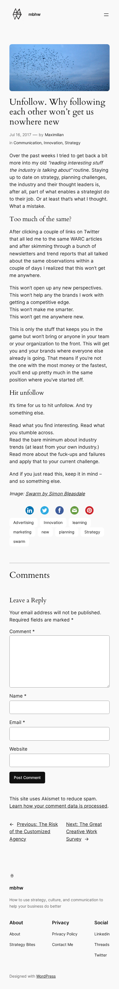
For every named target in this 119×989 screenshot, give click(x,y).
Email (17, 722)
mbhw (35, 14)
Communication (28, 142)
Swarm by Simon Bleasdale (55, 493)
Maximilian (54, 134)
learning (80, 522)
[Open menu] (106, 14)
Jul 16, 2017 (20, 134)
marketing (22, 532)
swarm (19, 541)
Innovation (53, 142)
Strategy (73, 142)
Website (18, 749)
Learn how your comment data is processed (58, 806)
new (45, 532)
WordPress (46, 976)
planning (66, 532)
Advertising (23, 522)
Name (18, 696)
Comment (22, 631)
